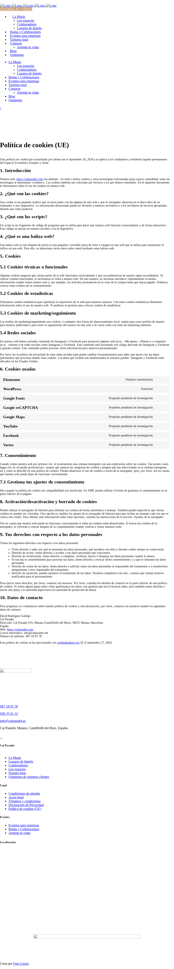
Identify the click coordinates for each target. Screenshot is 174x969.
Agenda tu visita (19, 833)
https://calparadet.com (30, 179)
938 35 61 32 (9, 713)
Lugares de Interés (20, 761)
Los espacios (17, 769)
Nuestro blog (17, 773)
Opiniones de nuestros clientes (28, 777)
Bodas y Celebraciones (23, 829)
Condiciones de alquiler (24, 793)
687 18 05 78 (9, 706)
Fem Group (21, 963)
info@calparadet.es (13, 721)
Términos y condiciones (24, 801)
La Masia (14, 757)
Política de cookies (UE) (24, 809)
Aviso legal (16, 797)
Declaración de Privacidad (26, 805)
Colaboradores (18, 765)
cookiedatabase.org (68, 642)
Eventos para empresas (23, 825)
